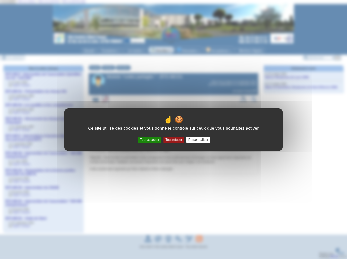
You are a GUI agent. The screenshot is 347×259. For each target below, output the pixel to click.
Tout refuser (173, 139)
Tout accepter (149, 139)
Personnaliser (198, 139)
